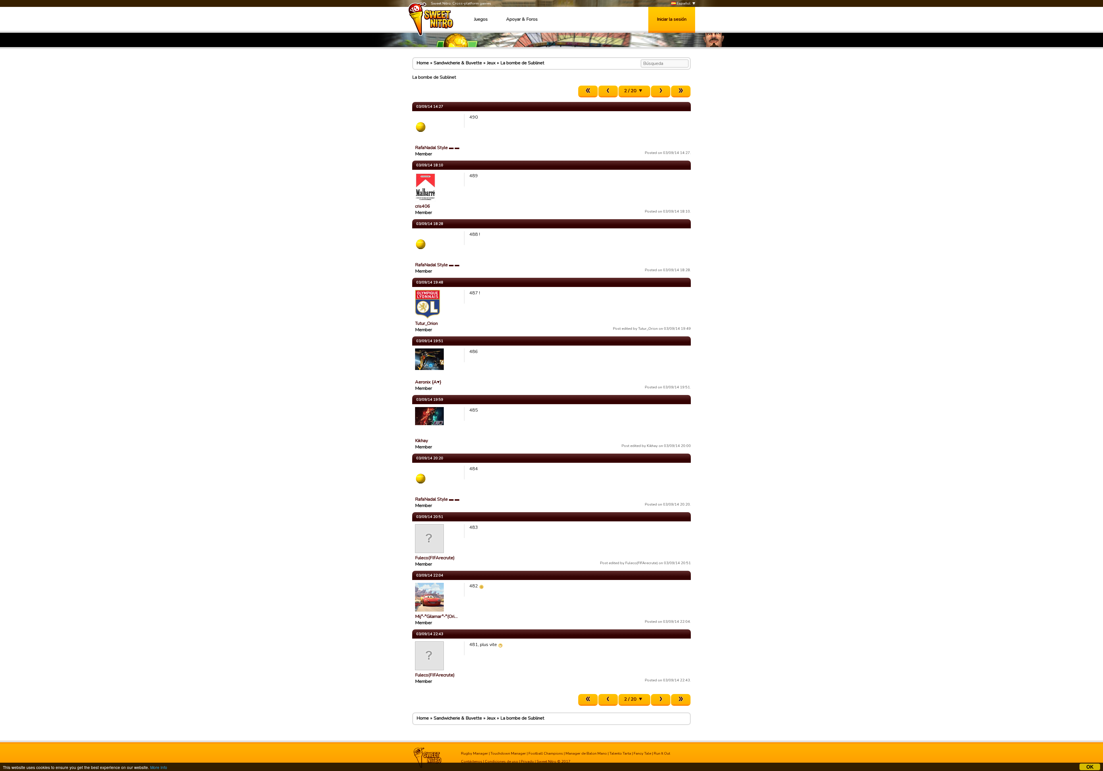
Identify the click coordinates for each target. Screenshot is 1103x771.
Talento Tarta (620, 753)
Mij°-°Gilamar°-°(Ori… (436, 616)
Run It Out (662, 753)
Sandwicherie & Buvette (458, 63)
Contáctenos (471, 761)
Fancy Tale (642, 753)
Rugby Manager (474, 753)
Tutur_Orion (426, 323)
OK (1090, 767)
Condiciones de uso (501, 761)
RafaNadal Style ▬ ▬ (437, 147)
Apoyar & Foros (522, 19)
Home (422, 63)
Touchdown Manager (508, 753)
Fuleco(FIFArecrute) (435, 558)
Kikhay (421, 440)
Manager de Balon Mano (586, 753)
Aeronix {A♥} (428, 382)
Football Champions (546, 753)
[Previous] (608, 91)
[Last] (681, 91)
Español (683, 3)
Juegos (481, 19)
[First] (588, 91)
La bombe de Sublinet (522, 63)
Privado (527, 761)
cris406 (422, 206)
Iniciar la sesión (672, 19)
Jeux (491, 63)
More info (158, 767)
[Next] (660, 91)
